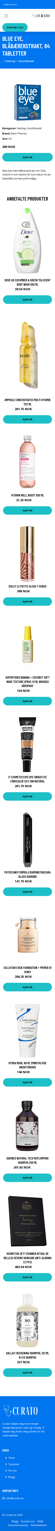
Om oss (12, 1470)
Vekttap (10, 61)
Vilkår (40, 1521)
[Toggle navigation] (6, 16)
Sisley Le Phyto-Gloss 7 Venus (27, 586)
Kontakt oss (15, 27)
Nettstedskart (39, 1525)
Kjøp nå (27, 157)
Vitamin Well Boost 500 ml (27, 495)
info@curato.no (10, 4)
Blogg (11, 1477)
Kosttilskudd (26, 61)
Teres (11, 1458)
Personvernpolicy (18, 1525)
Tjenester (13, 1464)
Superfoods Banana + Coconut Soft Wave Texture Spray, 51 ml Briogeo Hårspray (27, 681)
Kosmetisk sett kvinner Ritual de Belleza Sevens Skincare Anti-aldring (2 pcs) (27, 1258)
